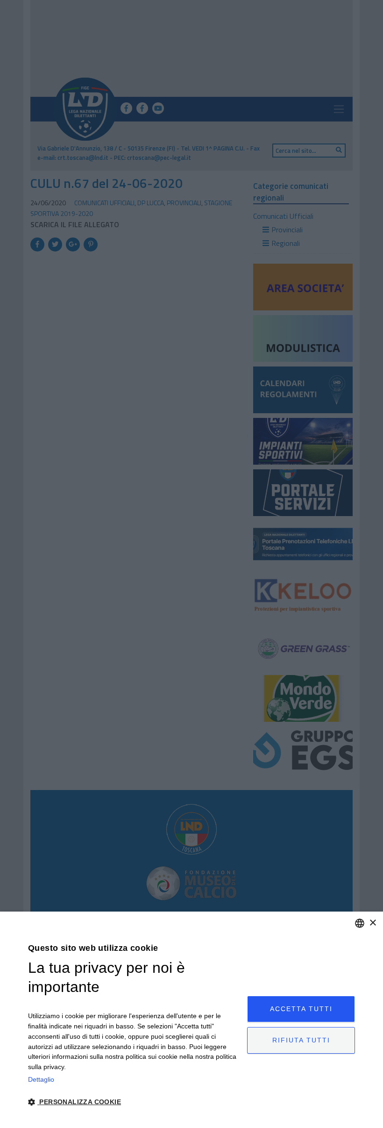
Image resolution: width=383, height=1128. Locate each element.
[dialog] (191, 1020)
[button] (134, 1102)
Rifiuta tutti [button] (301, 1040)
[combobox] (359, 923)
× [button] (372, 923)
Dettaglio (41, 1079)
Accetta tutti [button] (301, 1009)
